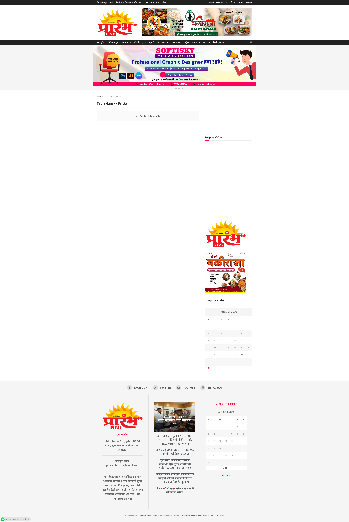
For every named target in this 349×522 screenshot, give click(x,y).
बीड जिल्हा (119, 2)
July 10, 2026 (175, 428)
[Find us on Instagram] (242, 2)
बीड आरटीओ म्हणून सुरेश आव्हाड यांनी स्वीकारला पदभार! (175, 490)
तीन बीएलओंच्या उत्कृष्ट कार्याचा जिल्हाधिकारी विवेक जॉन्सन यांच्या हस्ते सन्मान (174, 420)
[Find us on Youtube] (239, 2)
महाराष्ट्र (111, 2)
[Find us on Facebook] (231, 2)
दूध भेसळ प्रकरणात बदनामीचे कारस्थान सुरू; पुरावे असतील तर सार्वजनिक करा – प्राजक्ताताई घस (175, 464)
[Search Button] (251, 42)
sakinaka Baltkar (115, 96)
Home (99, 96)
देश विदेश (128, 2)
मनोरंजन (152, 2)
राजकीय (134, 2)
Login (250, 2)
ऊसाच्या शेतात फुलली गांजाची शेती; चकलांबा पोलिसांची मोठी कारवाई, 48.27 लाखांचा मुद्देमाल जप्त (175, 440)
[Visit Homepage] (117, 22)
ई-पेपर (164, 2)
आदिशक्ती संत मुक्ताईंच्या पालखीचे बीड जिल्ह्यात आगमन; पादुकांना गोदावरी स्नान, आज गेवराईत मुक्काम (175, 478)
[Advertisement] (228, 111)
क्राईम (146, 2)
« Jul (207, 367)
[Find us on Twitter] (235, 2)
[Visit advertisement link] (197, 22)
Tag (104, 96)
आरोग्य (141, 2)
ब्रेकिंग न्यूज (103, 2)
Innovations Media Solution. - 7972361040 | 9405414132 (203, 515)
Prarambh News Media (147, 515)
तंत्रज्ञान (158, 2)
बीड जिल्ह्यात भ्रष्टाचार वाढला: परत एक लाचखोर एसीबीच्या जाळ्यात (175, 452)
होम (98, 2)
